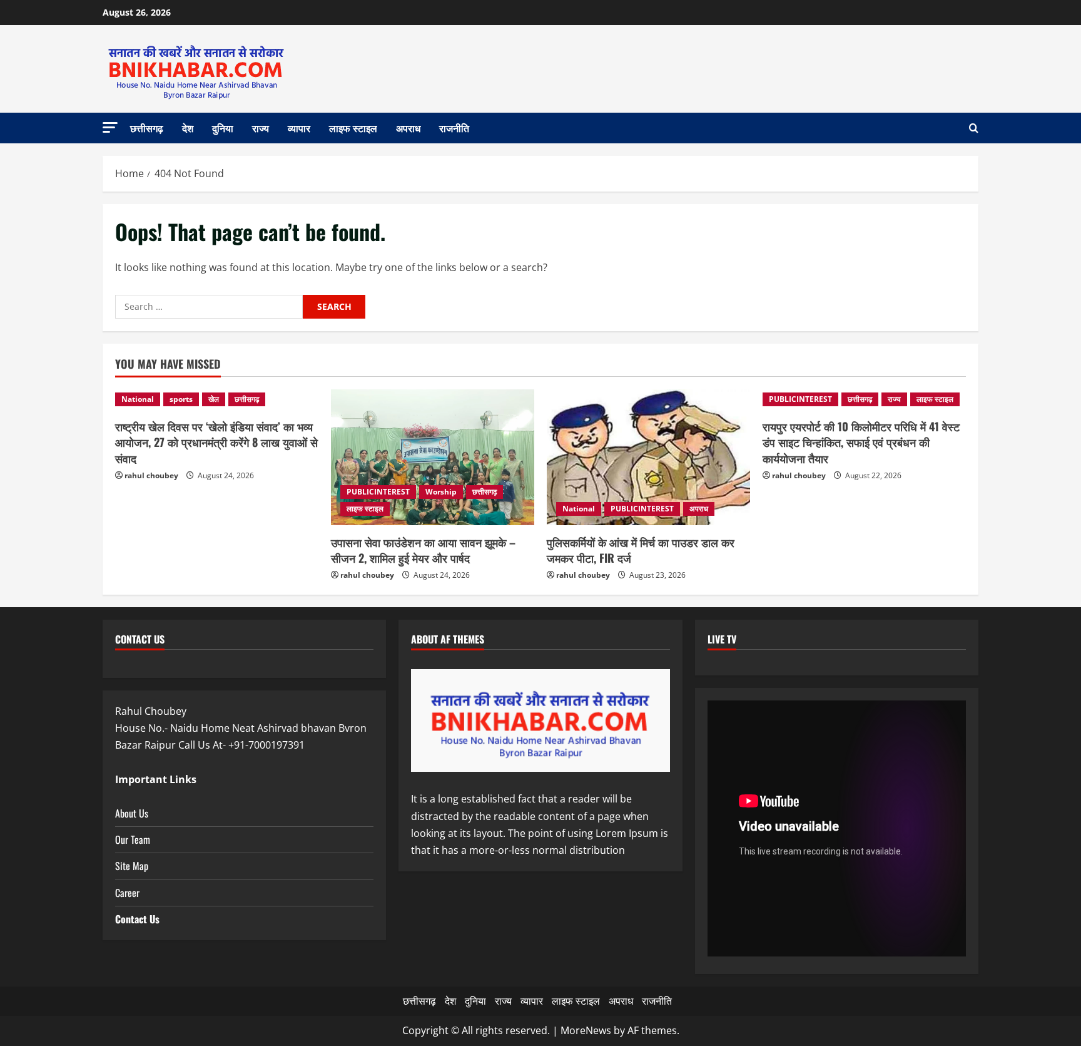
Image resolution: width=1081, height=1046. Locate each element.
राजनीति (454, 127)
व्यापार (299, 127)
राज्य (260, 127)
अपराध (408, 127)
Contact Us (137, 918)
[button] (110, 127)
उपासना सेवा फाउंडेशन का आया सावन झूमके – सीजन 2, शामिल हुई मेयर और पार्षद (423, 550)
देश (187, 127)
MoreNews (586, 1030)
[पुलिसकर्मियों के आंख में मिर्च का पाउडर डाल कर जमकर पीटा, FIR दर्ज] (648, 457)
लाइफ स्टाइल (353, 127)
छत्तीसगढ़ (146, 127)
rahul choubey (151, 475)
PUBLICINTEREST (378, 491)
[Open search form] (973, 128)
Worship (441, 491)
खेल (213, 399)
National (137, 399)
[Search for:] (209, 307)
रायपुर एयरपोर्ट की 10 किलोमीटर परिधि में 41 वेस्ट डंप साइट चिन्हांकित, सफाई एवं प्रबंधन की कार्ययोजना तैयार (861, 442)
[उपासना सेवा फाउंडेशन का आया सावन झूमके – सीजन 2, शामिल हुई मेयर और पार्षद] (432, 457)
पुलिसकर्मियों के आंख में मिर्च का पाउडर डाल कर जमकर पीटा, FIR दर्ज (640, 550)
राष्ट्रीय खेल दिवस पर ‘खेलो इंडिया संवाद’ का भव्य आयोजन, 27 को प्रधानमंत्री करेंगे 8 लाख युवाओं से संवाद (216, 442)
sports (181, 399)
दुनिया (222, 127)
